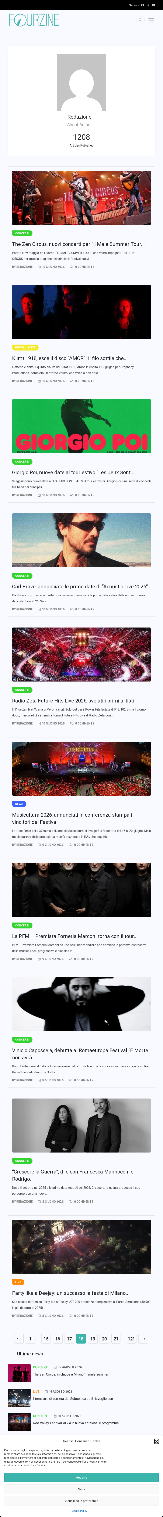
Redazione (24, 267)
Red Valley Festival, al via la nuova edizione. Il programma (76, 1423)
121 (131, 1338)
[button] (157, 1441)
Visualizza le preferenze (81, 1501)
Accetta (81, 1478)
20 (104, 1338)
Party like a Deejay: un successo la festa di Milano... (70, 1293)
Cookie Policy (79, 1510)
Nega (81, 1489)
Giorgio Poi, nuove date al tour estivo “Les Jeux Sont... (73, 472)
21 (116, 1338)
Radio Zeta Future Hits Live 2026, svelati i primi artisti (73, 701)
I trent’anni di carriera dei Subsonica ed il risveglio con (73, 1399)
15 (46, 1338)
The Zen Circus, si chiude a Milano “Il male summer (70, 1374)
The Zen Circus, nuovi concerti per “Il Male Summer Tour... (78, 244)
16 (57, 1338)
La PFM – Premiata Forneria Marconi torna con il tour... (75, 936)
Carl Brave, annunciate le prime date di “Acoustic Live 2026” (80, 587)
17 (69, 1338)
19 (92, 1338)
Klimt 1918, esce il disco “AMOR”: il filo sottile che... (70, 358)
